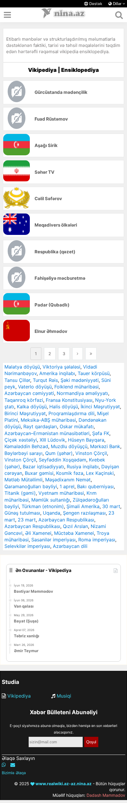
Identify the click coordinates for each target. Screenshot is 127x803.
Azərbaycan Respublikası (66, 520)
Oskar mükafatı (77, 426)
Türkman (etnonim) (43, 506)
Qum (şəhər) (59, 453)
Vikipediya (19, 696)
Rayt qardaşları (40, 426)
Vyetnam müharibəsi (61, 493)
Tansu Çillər (17, 380)
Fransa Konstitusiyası (69, 400)
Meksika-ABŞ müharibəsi (48, 420)
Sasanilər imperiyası (53, 540)
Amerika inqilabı (57, 373)
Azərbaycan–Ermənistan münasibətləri (46, 433)
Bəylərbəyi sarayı (23, 453)
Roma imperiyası (96, 540)
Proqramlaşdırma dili (71, 413)
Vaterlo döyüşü (35, 387)
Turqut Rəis (45, 380)
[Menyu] (7, 14)
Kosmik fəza (69, 473)
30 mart (111, 506)
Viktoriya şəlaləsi (61, 367)
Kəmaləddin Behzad (26, 446)
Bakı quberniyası (95, 486)
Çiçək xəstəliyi (20, 440)
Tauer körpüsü (94, 373)
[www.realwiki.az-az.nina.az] (63, 14)
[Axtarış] (119, 14)
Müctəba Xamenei (74, 533)
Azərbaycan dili (70, 546)
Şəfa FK (100, 433)
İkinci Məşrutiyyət (100, 407)
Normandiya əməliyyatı (82, 393)
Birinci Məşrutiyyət (25, 413)
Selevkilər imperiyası (27, 546)
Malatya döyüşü (22, 367)
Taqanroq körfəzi (23, 400)
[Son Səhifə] (91, 353)
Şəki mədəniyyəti (80, 380)
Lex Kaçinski (100, 473)
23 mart (27, 520)
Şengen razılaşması (84, 513)
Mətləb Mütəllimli (23, 480)
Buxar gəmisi (39, 473)
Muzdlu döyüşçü (69, 446)
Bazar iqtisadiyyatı (43, 467)
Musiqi (64, 696)
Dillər (117, 3)
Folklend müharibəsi (76, 387)
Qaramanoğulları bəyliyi (30, 486)
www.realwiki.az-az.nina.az (63, 783)
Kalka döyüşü (32, 407)
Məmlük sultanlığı (50, 500)
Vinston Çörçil (91, 453)
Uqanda (51, 513)
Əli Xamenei (38, 533)
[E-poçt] (12, 765)
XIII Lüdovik (52, 440)
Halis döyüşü (63, 407)
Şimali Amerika (83, 506)
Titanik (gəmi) (20, 493)
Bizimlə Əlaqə (14, 772)
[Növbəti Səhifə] (77, 353)
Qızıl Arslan (75, 526)
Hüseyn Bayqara (86, 440)
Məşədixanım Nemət (68, 480)
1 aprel (67, 486)
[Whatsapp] (4, 765)
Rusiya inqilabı (83, 467)
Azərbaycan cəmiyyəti (29, 393)
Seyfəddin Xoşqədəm (62, 460)
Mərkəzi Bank (105, 446)
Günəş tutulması (22, 513)
